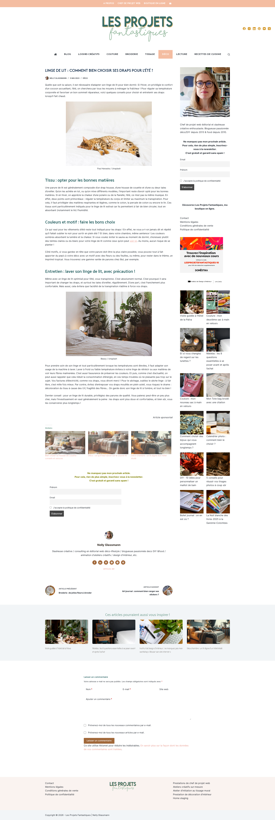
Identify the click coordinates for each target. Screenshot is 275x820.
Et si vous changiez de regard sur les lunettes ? (190, 357)
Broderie (131, 54)
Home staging (180, 798)
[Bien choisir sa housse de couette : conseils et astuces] (65, 442)
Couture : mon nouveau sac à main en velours (191, 402)
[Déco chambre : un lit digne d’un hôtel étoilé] (208, 632)
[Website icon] (106, 562)
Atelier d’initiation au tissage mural (191, 790)
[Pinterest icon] (123, 562)
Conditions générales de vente (196, 225)
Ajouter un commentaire (99, 699)
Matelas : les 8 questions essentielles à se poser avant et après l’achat (217, 361)
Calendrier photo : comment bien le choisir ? (216, 440)
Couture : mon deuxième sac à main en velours (217, 319)
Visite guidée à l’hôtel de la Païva (58, 648)
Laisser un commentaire (99, 740)
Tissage (150, 54)
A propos (108, 3)
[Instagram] (249, 28)
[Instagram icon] (117, 562)
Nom (89, 689)
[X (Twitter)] (269, 28)
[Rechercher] (229, 54)
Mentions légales (189, 221)
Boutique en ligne (154, 3)
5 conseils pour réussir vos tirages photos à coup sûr (216, 481)
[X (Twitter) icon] (112, 562)
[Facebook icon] (94, 562)
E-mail (127, 689)
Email (52, 497)
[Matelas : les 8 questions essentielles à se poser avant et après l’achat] (113, 632)
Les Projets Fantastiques (209, 204)
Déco (165, 54)
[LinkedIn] (254, 28)
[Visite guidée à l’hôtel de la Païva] (66, 632)
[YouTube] (264, 28)
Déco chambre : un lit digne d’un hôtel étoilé (204, 648)
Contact (184, 218)
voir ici (133, 240)
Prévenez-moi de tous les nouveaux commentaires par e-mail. (119, 725)
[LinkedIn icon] (100, 562)
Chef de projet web (129, 3)
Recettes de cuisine (207, 54)
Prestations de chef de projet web (191, 783)
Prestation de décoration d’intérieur (192, 794)
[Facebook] (244, 28)
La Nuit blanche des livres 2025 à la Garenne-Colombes (217, 519)
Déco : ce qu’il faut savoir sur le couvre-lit (107, 455)
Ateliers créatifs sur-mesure (188, 786)
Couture (112, 54)
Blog (67, 54)
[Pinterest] (259, 28)
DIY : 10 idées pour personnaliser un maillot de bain (190, 481)
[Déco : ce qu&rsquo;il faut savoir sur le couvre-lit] (108, 442)
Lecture (181, 54)
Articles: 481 (108, 569)
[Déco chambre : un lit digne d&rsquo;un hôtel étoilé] (151, 442)
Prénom (53, 487)
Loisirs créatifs (88, 54)
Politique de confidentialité (194, 229)
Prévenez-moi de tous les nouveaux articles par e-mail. (116, 732)
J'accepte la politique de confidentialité (71, 507)
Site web (163, 689)
